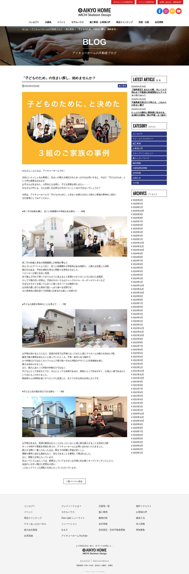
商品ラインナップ (33, 518)
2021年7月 (138, 388)
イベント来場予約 (146, 2)
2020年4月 (138, 442)
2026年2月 (138, 203)
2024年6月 (138, 264)
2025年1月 (138, 239)
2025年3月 (138, 235)
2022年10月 (138, 335)
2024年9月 (138, 253)
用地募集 (140, 529)
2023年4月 (138, 314)
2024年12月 (138, 243)
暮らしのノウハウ (141, 158)
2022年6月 (138, 349)
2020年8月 (138, 428)
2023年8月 (138, 299)
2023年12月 (138, 285)
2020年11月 (138, 417)
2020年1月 (138, 453)
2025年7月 (138, 221)
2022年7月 (138, 346)
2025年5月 (138, 228)
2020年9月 (138, 424)
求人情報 (140, 524)
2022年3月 (138, 360)
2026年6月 (138, 200)
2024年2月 (138, 278)
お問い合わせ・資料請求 (170, 2)
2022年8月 (138, 342)
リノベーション (69, 524)
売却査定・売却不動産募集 (112, 529)
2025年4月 (138, 232)
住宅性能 (137, 173)
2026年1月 (138, 207)
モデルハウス (68, 512)
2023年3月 (138, 317)
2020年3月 (138, 445)
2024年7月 (138, 260)
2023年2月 (138, 321)
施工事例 (70, 29)
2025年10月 (138, 211)
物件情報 (137, 163)
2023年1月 (138, 324)
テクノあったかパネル (35, 524)
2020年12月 (138, 413)
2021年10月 (138, 378)
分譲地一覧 (104, 506)
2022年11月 (138, 332)
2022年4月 (138, 356)
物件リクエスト (143, 506)
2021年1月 (138, 410)
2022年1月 (138, 367)
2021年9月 (138, 381)
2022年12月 (138, 328)
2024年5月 (138, 267)
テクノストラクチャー (143, 138)
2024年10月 (138, 250)
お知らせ (137, 178)
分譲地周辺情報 (140, 168)
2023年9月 (138, 296)
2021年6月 (138, 392)
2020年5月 (138, 438)
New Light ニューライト (73, 518)
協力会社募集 (30, 529)
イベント (28, 512)
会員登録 (28, 535)
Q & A (64, 529)
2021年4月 (138, 399)
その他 (136, 182)
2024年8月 (138, 257)
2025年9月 (138, 214)
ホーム (25, 29)
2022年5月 (138, 353)
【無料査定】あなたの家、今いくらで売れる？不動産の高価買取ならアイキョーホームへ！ (149, 92)
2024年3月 (138, 275)
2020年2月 (138, 449)
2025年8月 (138, 218)
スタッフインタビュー (143, 153)
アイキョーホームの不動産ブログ (46, 29)
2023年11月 (138, 289)
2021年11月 (138, 374)
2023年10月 (138, 292)
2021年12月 (138, 371)
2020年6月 (138, 435)
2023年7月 (138, 303)
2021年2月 (138, 406)
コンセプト (138, 134)
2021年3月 (138, 403)
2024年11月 (138, 246)
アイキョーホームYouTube (74, 535)
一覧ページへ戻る (74, 481)
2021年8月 (138, 385)
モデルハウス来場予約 (123, 2)
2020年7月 (138, 431)
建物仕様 (103, 518)
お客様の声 (138, 148)
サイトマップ (85, 561)
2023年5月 (138, 310)
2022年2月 (138, 364)
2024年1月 (138, 282)
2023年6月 (138, 307)
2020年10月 (138, 420)
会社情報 (103, 524)
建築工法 (140, 518)
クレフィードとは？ (71, 506)
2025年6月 (138, 225)
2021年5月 (138, 396)
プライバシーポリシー (101, 561)
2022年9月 (138, 339)
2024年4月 (138, 271)
